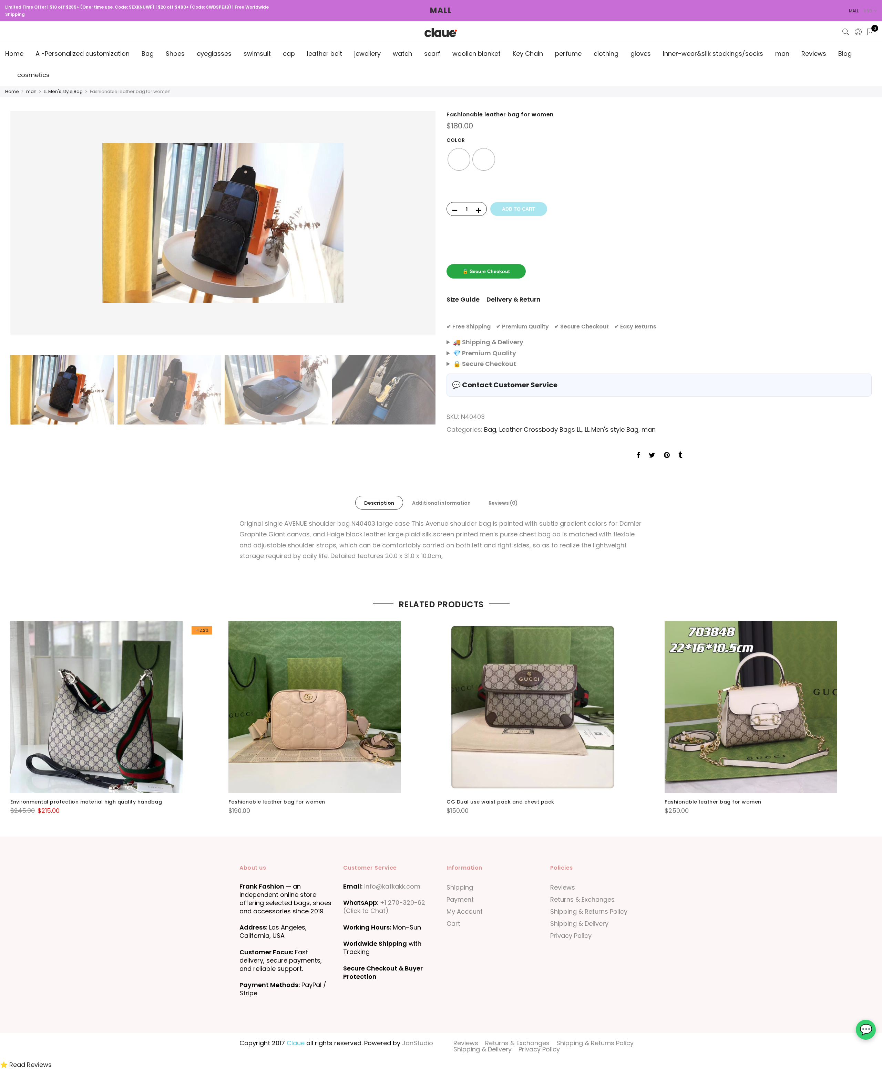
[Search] (846, 32)
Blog (845, 53)
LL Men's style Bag (63, 91)
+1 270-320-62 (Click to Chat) (384, 906)
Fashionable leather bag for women (276, 801)
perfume (568, 53)
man (782, 53)
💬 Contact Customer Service (504, 385)
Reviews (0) (503, 503)
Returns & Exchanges (582, 899)
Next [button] (423, 231)
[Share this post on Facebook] (638, 455)
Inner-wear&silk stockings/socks (713, 53)
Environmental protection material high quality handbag (86, 801)
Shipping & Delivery (579, 923)
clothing (606, 53)
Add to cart (518, 209)
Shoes (175, 53)
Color (456, 140)
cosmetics (33, 75)
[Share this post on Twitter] (652, 455)
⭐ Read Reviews (26, 1064)
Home (14, 53)
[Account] (858, 32)
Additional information (441, 503)
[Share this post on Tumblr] (680, 455)
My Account (465, 911)
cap (289, 53)
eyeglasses (214, 53)
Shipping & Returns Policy (588, 911)
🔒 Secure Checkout (486, 271)
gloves (640, 53)
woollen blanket (476, 53)
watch (402, 53)
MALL (441, 10)
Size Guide (463, 299)
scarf (432, 53)
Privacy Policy (571, 935)
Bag (148, 53)
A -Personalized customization (82, 53)
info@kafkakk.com (392, 886)
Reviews (813, 53)
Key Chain (528, 53)
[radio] (459, 159)
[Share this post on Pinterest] (667, 455)
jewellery (367, 53)
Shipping (460, 887)
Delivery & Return (513, 299)
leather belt (324, 53)
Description (379, 503)
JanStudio (417, 1043)
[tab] (379, 503)
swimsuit (257, 53)
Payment (460, 899)
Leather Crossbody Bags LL (540, 429)
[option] (222, 223)
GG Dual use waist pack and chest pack (500, 801)
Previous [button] (22, 231)
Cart (453, 923)
